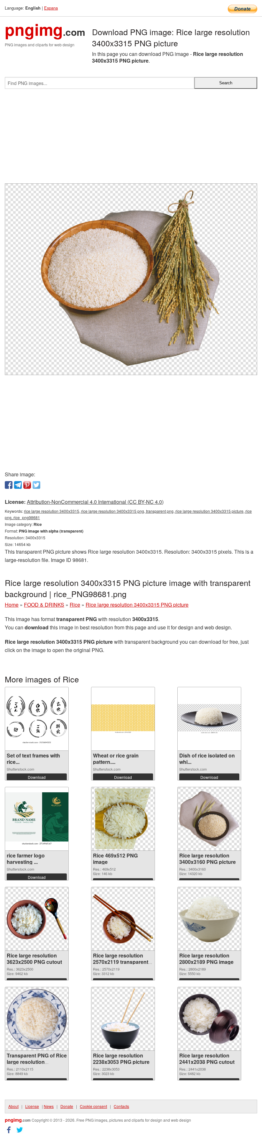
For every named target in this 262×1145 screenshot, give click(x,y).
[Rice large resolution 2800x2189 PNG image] (209, 918)
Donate (66, 1106)
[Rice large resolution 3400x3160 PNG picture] (209, 819)
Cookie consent (93, 1106)
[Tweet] (36, 485)
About (13, 1106)
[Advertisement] (131, 138)
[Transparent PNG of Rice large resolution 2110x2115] (37, 1019)
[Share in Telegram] (18, 485)
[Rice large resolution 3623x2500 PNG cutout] (37, 919)
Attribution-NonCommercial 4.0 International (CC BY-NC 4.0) (95, 501)
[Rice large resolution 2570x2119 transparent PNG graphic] (123, 918)
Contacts (121, 1106)
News (49, 1106)
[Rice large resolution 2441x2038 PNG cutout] (209, 1019)
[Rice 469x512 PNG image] (123, 818)
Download (37, 777)
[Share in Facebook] (8, 485)
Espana (51, 8)
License (32, 1106)
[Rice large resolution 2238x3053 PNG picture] (123, 1018)
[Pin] (27, 485)
